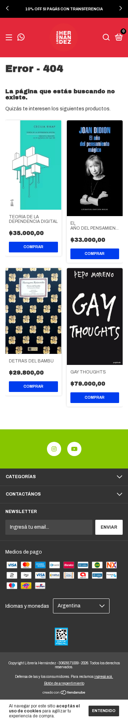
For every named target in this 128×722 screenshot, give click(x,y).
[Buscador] (106, 38)
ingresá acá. (103, 677)
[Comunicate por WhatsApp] (21, 38)
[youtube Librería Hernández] (74, 449)
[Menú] (10, 38)
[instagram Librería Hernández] (54, 449)
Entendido (104, 711)
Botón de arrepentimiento (64, 683)
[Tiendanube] (64, 693)
